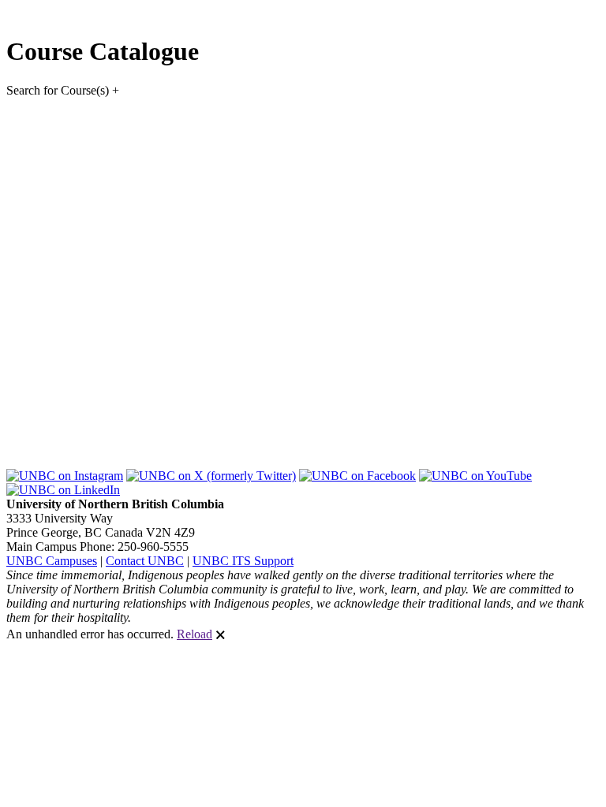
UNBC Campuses (51, 560)
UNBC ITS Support (243, 560)
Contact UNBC (145, 560)
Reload (194, 634)
